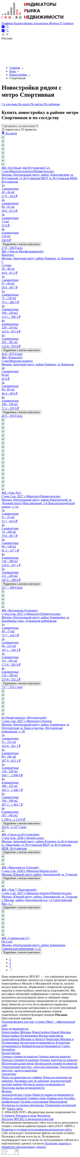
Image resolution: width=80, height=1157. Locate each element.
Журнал (54, 23)
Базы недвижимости (15, 1028)
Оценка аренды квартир (55, 1056)
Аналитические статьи (17, 1094)
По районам (52, 104)
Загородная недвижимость (37, 1042)
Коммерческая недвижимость (41, 1046)
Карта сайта (15, 1108)
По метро (37, 104)
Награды (7, 1119)
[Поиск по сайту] (7, 27)
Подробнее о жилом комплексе (21, 244)
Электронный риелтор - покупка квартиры (30, 1067)
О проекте (67, 23)
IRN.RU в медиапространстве (34, 1119)
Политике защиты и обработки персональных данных (36, 1145)
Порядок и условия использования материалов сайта (37, 1129)
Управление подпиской (60, 1105)
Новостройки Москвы (16, 1032)
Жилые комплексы (50, 1035)
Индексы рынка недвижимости (44, 1084)
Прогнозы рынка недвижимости (23, 1087)
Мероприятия (58, 1101)
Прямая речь (55, 1098)
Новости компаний (14, 1098)
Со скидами (10, 104)
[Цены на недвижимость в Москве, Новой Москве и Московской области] (33, 19)
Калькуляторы (23, 23)
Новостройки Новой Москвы (51, 1032)
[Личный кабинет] (3, 27)
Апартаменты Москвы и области (23, 1039)
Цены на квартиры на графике (22, 1077)
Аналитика (41, 23)
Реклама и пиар (26, 1115)
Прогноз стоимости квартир (20, 1060)
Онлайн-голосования (34, 1101)
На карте (24, 104)
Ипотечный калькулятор (18, 1063)
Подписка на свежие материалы (23, 1105)
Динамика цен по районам (31, 1080)
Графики (8, 23)
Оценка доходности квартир (58, 1060)
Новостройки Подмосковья (20, 1035)
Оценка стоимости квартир (20, 1056)
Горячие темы (37, 1098)
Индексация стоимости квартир (56, 1063)
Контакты (43, 1115)
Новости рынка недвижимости (53, 1094)
